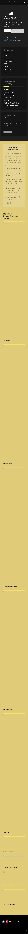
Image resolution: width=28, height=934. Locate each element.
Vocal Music (7, 89)
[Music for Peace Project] (14, 860)
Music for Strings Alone (11, 95)
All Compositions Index (11, 106)
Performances (8, 61)
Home (5, 55)
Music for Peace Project (11, 103)
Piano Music (7, 100)
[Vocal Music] (14, 280)
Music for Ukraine (8, 886)
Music (5, 64)
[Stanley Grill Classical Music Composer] (12, 2)
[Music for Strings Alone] (14, 526)
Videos (6, 66)
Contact (6, 72)
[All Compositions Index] (14, 896)
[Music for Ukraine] (14, 877)
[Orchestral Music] (14, 649)
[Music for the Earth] (14, 843)
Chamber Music (9, 97)
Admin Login (24, 930)
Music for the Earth (8, 851)
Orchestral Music (9, 92)
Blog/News (7, 69)
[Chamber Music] (14, 403)
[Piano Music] (14, 772)
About (6, 58)
